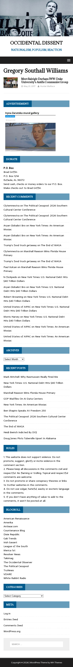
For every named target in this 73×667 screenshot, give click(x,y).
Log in (7, 613)
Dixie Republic (11, 534)
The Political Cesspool (16, 566)
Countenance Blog (14, 530)
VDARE (8, 574)
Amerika (8, 522)
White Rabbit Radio (15, 578)
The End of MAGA (51, 245)
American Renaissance (16, 518)
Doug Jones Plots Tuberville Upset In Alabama (30, 438)
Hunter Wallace (47, 86)
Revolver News (12, 554)
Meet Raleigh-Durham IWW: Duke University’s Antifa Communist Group (44, 80)
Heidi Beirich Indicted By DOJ (20, 432)
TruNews (9, 570)
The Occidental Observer (18, 562)
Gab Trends (10, 538)
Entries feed (11, 619)
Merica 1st (9, 550)
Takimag (8, 558)
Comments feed (13, 625)
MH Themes (56, 662)
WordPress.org (12, 631)
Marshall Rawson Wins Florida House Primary (29, 393)
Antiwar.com (11, 526)
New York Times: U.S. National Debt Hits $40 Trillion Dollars (34, 289)
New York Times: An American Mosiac (25, 404)
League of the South (16, 546)
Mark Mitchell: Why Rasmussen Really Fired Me (31, 377)
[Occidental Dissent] (36, 34)
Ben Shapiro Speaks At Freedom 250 (25, 411)
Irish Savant (10, 542)
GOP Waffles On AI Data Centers (23, 399)
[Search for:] (36, 644)
